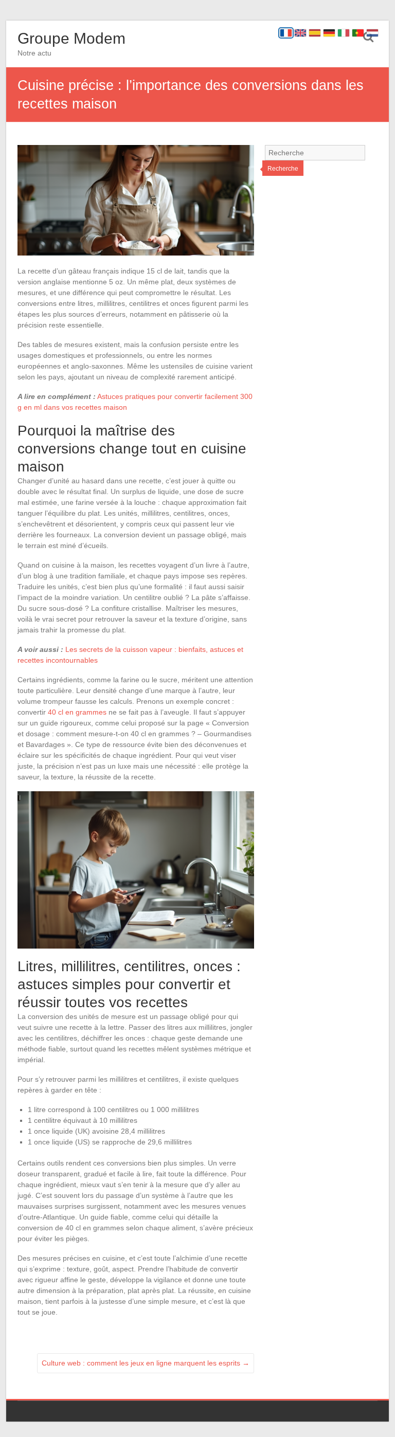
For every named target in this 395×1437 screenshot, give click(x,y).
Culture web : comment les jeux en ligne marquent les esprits (145, 1363)
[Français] (286, 33)
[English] (300, 33)
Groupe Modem (71, 38)
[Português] (358, 33)
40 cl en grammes (77, 712)
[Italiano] (343, 33)
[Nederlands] (372, 33)
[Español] (315, 33)
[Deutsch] (329, 33)
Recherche (282, 168)
